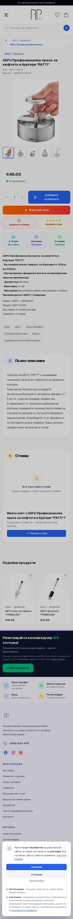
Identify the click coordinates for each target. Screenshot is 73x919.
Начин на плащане (14, 776)
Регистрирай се (18, 667)
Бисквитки (9, 805)
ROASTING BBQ (34, 327)
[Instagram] (13, 753)
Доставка (8, 770)
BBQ (7, 327)
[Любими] (57, 15)
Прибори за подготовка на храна (22, 340)
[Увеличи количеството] (22, 197)
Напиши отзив (38, 533)
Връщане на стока (14, 793)
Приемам (36, 866)
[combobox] (36, 28)
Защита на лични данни (17, 799)
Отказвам (36, 874)
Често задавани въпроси (18, 811)
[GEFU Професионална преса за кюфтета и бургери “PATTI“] (8, 152)
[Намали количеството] (6, 197)
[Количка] (66, 15)
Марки (35, 333)
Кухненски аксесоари (16, 333)
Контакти (8, 816)
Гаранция (8, 787)
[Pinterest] (21, 753)
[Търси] (66, 28)
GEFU (14, 53)
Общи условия (58, 659)
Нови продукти (12, 833)
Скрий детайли (36, 880)
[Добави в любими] (30, 575)
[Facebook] (6, 753)
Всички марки (11, 839)
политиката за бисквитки (24, 910)
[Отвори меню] (6, 15)
